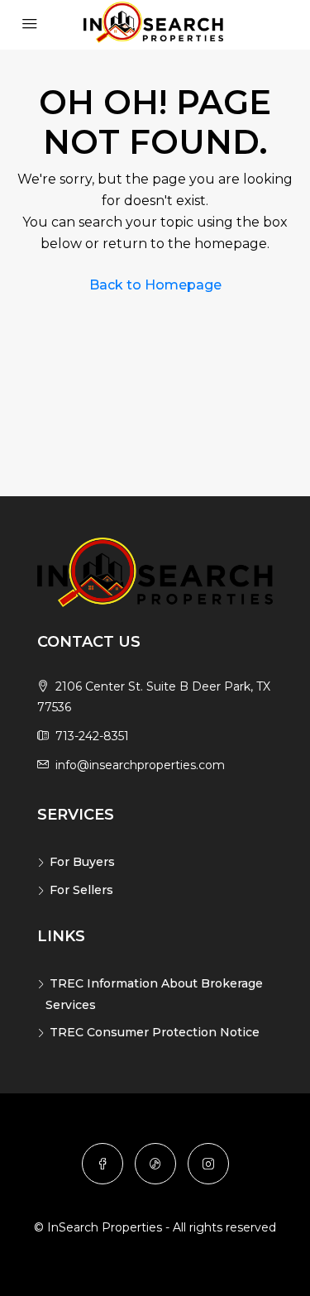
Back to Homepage (155, 285)
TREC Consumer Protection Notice (155, 1032)
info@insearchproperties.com (140, 765)
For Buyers (82, 861)
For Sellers (81, 889)
